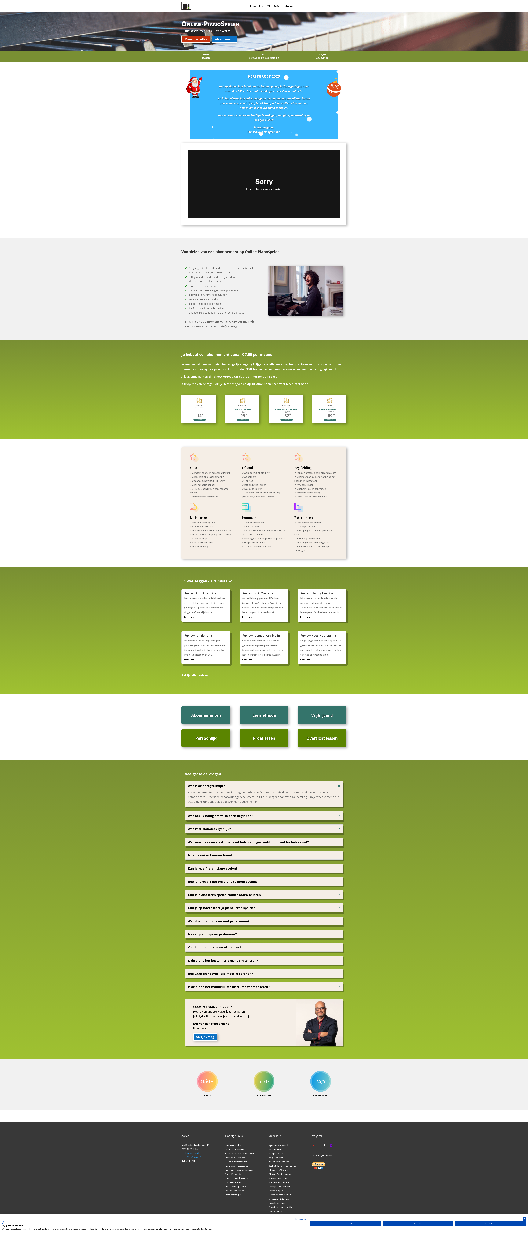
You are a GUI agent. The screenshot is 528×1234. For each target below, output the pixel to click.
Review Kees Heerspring (318, 635)
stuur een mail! (191, 1153)
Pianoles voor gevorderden (237, 1166)
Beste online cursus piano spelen (239, 1154)
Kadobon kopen (276, 1191)
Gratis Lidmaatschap (278, 1178)
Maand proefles (196, 39)
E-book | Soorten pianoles (280, 1174)
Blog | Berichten (276, 1158)
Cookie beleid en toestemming (282, 1166)
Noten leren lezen (233, 1182)
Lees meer (189, 617)
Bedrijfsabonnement (278, 1154)
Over (261, 6)
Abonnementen (267, 384)
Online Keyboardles (233, 1174)
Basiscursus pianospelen (236, 1162)
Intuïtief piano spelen (234, 1191)
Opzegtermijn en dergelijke (280, 1207)
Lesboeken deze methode (280, 1195)
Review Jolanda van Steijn (261, 635)
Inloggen (288, 6)
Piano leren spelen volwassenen (239, 1170)
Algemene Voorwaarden (279, 1145)
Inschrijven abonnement (279, 1187)
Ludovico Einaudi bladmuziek (238, 1178)
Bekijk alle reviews (195, 675)
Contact (277, 6)
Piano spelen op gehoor (235, 1187)
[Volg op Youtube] (314, 1145)
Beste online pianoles (234, 1149)
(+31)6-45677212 (192, 1156)
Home (253, 6)
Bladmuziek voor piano (279, 1162)
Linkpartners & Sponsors (280, 1199)
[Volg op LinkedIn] (325, 1145)
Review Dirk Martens (257, 593)
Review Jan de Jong (198, 635)
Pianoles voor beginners (236, 1158)
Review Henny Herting (316, 593)
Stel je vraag (205, 1037)
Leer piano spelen (233, 1145)
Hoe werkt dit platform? (279, 1182)
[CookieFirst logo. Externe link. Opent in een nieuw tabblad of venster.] (3, 1222)
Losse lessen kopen (277, 1203)
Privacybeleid (300, 1219)
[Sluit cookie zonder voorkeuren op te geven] (524, 1219)
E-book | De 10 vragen (279, 1170)
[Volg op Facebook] (320, 1145)
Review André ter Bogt (201, 593)
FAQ (268, 6)
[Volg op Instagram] (331, 1145)
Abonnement (224, 39)
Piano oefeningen (233, 1195)
